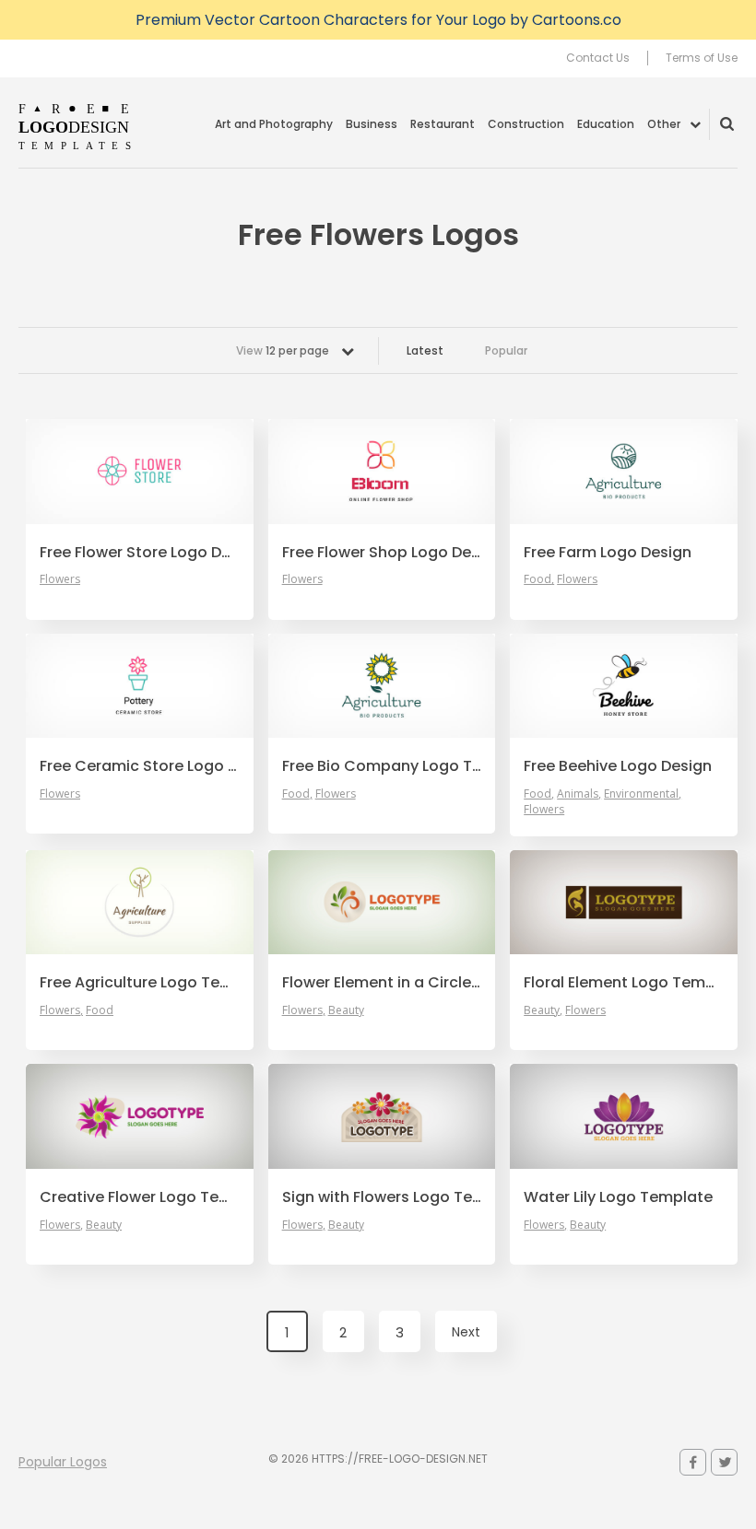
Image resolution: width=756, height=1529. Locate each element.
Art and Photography (274, 124)
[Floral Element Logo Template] (624, 902)
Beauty (346, 1010)
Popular (506, 350)
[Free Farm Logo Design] (624, 471)
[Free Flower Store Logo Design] (140, 471)
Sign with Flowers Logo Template (382, 1197)
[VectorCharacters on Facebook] (692, 1462)
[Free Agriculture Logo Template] (140, 902)
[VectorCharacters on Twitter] (724, 1462)
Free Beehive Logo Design (618, 766)
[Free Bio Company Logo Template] (382, 686)
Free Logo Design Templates (76, 126)
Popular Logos (62, 1462)
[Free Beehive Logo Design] (624, 686)
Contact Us (598, 58)
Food (537, 579)
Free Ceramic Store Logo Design (140, 766)
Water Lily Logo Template (618, 1197)
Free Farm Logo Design (607, 553)
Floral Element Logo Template (624, 983)
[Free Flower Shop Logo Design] (382, 471)
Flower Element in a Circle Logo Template (382, 983)
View (282, 350)
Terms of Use (702, 58)
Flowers (60, 579)
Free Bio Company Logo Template (382, 766)
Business (371, 124)
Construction (526, 124)
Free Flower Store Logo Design (140, 553)
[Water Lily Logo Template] (624, 1116)
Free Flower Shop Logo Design (382, 553)
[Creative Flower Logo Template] (140, 1116)
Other (663, 124)
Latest (425, 350)
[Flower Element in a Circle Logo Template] (382, 902)
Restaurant (442, 124)
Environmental (641, 794)
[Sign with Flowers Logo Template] (382, 1116)
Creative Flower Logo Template (140, 1197)
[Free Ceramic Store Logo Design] (140, 686)
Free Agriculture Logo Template (140, 983)
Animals (577, 794)
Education (605, 124)
